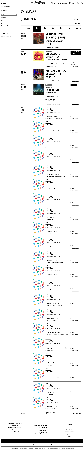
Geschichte (69, 429)
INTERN (69, 436)
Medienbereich (69, 427)
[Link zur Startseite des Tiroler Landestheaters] (38, 3)
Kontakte (69, 434)
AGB (2, 451)
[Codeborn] (38, 94)
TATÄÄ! (49, 110)
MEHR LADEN (51, 412)
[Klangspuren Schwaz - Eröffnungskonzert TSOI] (38, 40)
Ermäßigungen (53, 66)
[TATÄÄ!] (38, 113)
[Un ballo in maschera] (38, 59)
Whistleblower (20, 451)
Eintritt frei (6, 33)
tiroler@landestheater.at (42, 433)
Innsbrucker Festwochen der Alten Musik (51, 448)
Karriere (69, 424)
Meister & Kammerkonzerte (68, 448)
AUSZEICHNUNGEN (69, 431)
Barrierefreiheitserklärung (31, 451)
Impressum (13, 451)
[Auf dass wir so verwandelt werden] (38, 75)
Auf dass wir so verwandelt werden (55, 74)
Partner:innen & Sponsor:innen (69, 422)
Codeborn (52, 90)
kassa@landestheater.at (15, 427)
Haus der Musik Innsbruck (35, 448)
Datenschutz (7, 451)
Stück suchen (30, 19)
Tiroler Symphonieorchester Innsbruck (18, 448)
